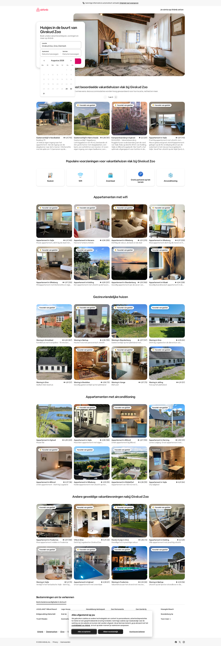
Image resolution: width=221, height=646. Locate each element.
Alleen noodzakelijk (110, 632)
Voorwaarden (65, 642)
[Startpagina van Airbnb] (42, 9)
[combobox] (60, 46)
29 (67, 89)
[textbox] (50, 54)
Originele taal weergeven (128, 3)
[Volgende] (116, 97)
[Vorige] (105, 97)
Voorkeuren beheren (137, 632)
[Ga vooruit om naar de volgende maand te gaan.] (71, 60)
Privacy (55, 642)
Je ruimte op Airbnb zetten (171, 9)
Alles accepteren (84, 632)
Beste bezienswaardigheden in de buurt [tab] (51, 602)
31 (44, 94)
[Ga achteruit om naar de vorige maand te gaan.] (44, 60)
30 (71, 89)
